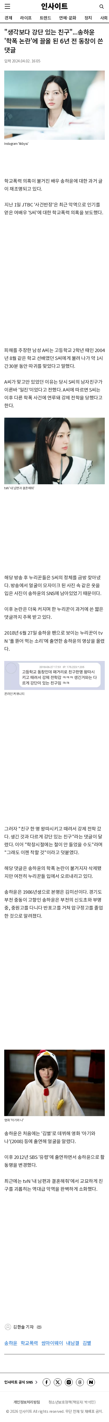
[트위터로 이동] (58, 1382)
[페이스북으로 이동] (47, 1382)
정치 (88, 18)
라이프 (26, 18)
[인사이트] (54, 6)
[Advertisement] (54, 282)
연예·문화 (67, 18)
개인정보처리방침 (26, 1402)
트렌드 (45, 18)
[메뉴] (7, 6)
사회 (104, 18)
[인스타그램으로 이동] (69, 1382)
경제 (8, 18)
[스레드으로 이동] (80, 1382)
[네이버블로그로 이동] (91, 1382)
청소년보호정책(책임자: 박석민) (72, 1402)
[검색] (101, 6)
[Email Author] (39, 1327)
